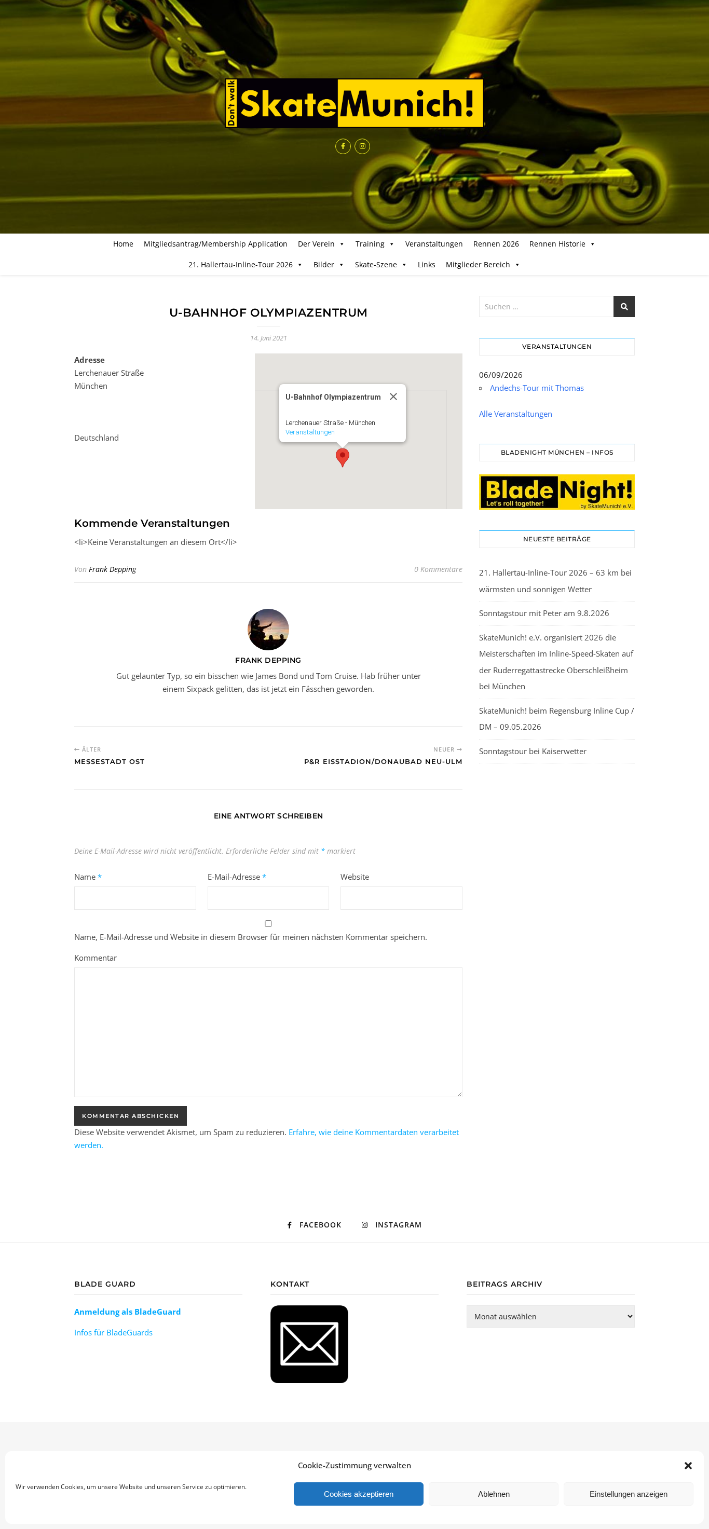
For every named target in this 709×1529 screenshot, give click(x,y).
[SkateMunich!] (354, 103)
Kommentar (95, 957)
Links (426, 264)
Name (88, 876)
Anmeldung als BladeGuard (127, 1311)
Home (123, 244)
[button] (688, 1465)
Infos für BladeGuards (113, 1332)
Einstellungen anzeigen (628, 1494)
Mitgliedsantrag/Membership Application (216, 244)
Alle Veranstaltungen (515, 413)
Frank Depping (112, 569)
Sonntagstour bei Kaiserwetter (533, 751)
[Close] (393, 396)
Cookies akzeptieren (358, 1494)
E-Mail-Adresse (237, 876)
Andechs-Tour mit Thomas (537, 388)
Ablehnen (494, 1494)
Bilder (323, 264)
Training (370, 244)
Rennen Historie (557, 244)
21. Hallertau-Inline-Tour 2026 (240, 264)
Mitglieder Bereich (478, 264)
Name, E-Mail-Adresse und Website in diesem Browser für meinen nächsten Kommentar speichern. (250, 937)
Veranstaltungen (434, 244)
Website (354, 876)
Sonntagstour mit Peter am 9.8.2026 (544, 613)
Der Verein (316, 244)
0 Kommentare (438, 569)
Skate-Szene (376, 264)
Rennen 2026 (496, 244)
